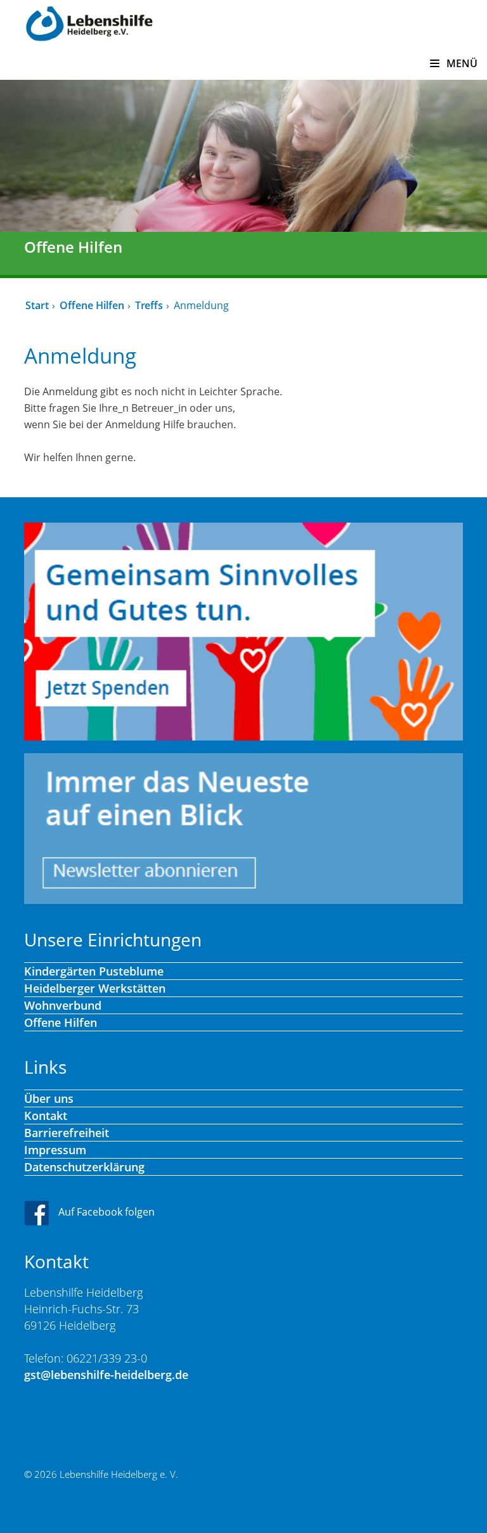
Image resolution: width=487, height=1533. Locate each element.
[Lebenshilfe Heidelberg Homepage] (89, 22)
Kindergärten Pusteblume (94, 971)
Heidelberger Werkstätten (95, 988)
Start (37, 305)
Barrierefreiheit (66, 1132)
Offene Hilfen (92, 305)
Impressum (55, 1149)
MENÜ (460, 63)
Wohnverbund (62, 1005)
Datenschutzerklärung (84, 1166)
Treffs (149, 305)
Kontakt (45, 1115)
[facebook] (40, 1212)
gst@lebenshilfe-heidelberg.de (106, 1374)
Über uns (49, 1098)
